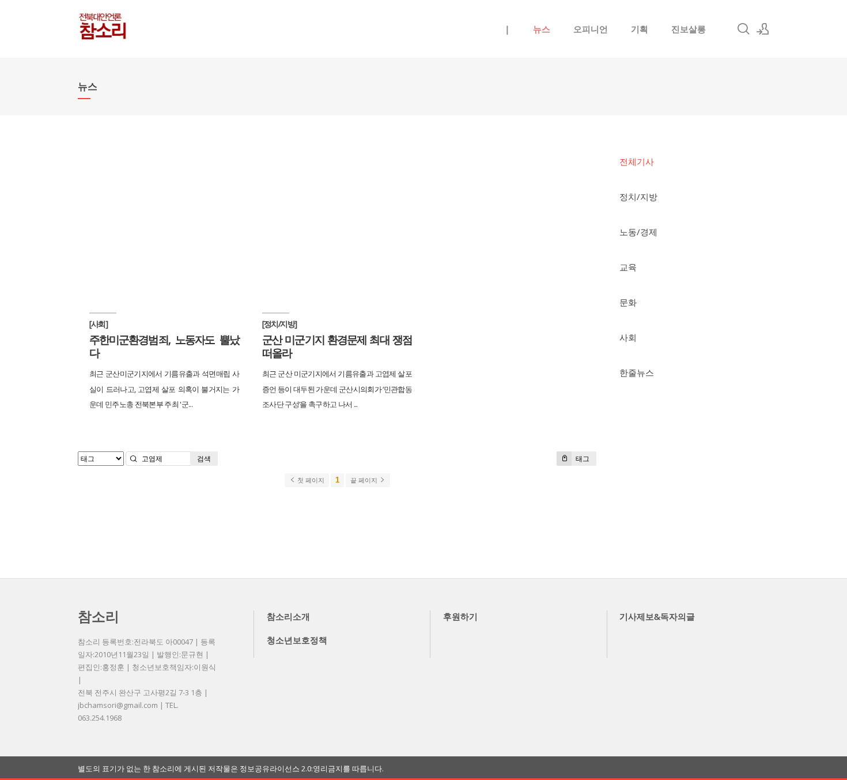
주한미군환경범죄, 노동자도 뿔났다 (164, 345)
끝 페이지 (364, 480)
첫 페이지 (310, 480)
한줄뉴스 (636, 372)
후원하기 (460, 616)
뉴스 (541, 29)
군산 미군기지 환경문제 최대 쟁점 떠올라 (337, 345)
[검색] (743, 28)
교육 (628, 267)
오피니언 (590, 29)
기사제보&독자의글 (657, 616)
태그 (581, 459)
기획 (639, 29)
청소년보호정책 (297, 640)
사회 (628, 337)
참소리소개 (288, 616)
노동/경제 (638, 232)
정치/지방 (638, 196)
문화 (628, 302)
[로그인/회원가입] (763, 28)
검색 (204, 459)
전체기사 (636, 161)
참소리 (98, 615)
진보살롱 (688, 29)
